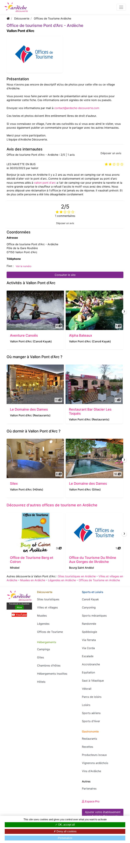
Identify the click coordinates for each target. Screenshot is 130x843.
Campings (43, 649)
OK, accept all (66, 824)
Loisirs (86, 705)
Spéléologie (89, 631)
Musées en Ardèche (32, 580)
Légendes (43, 623)
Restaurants (89, 738)
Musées (42, 615)
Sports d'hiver (91, 721)
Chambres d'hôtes (48, 665)
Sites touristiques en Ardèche (77, 576)
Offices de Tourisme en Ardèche (99, 580)
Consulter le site (65, 275)
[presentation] (124, 311)
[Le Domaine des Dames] (35, 384)
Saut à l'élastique (93, 680)
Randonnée (89, 623)
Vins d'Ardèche (91, 771)
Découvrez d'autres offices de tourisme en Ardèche (52, 505)
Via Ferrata (89, 640)
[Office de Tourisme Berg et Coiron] (35, 532)
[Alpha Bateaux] (94, 310)
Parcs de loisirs (91, 696)
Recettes (87, 746)
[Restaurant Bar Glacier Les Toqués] (94, 384)
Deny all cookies (66, 831)
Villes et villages (47, 607)
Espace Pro (92, 801)
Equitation (88, 672)
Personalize (65, 838)
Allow (19, 607)
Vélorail (86, 688)
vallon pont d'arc (45, 182)
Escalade (87, 656)
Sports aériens (91, 713)
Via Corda (88, 648)
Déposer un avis (111, 153)
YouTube (21, 614)
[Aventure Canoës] (35, 310)
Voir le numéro (23, 266)
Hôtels (41, 681)
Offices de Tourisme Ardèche (52, 18)
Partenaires (89, 788)
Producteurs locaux (94, 755)
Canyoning (89, 607)
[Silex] (35, 458)
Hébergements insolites (52, 673)
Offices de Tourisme (50, 631)
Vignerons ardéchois (95, 763)
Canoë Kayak (90, 599)
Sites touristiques (48, 599)
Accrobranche (91, 664)
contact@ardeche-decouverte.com (76, 108)
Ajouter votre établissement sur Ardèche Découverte (103, 814)
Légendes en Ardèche (62, 580)
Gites (40, 657)
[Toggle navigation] (121, 7)
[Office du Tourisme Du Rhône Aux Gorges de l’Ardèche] (94, 532)
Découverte (21, 18)
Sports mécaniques (94, 615)
